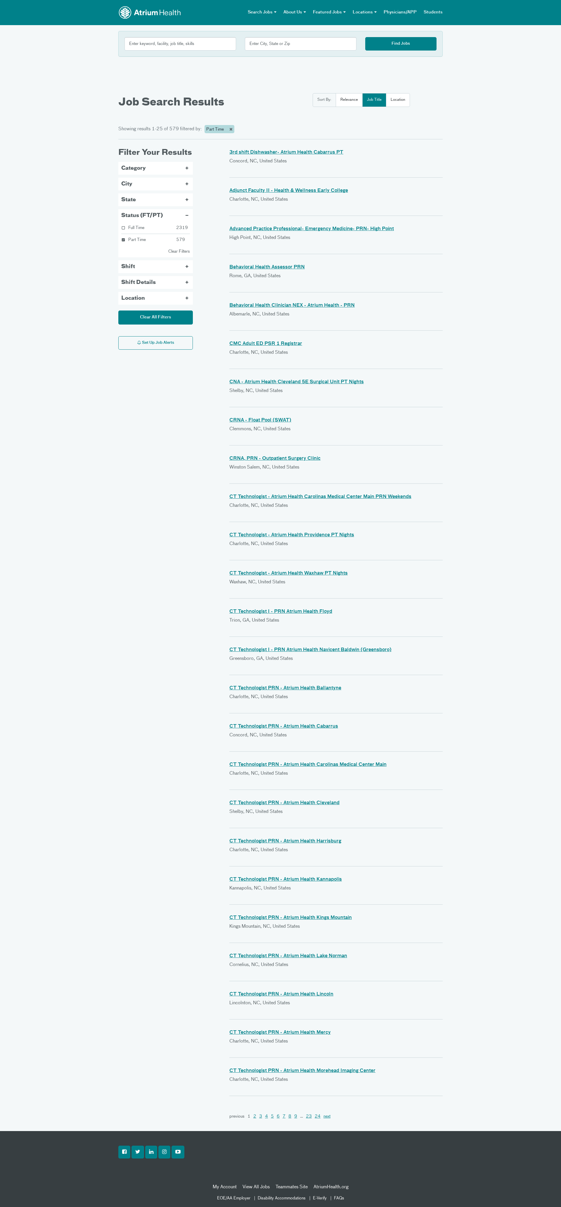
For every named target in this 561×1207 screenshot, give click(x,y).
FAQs (339, 1198)
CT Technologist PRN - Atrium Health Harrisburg (285, 841)
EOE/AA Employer (233, 1198)
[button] (124, 1152)
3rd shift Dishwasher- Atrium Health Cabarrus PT (286, 152)
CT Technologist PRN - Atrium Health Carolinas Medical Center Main (308, 764)
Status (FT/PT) (142, 215)
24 (318, 1116)
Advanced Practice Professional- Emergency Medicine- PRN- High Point (311, 229)
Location (398, 100)
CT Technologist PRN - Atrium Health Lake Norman (288, 956)
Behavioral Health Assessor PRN (267, 267)
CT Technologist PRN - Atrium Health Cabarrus (283, 726)
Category (133, 168)
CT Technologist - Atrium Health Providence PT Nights (291, 535)
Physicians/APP (400, 12)
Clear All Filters (155, 317)
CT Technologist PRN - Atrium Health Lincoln (281, 994)
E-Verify (320, 1198)
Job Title (374, 100)
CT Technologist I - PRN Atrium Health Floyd (280, 611)
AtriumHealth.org (331, 1187)
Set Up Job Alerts (157, 343)
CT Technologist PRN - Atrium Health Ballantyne (285, 688)
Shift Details (138, 282)
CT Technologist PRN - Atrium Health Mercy (280, 1032)
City (126, 184)
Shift (128, 266)
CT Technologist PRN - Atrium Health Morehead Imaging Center (302, 1071)
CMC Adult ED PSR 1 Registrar (265, 343)
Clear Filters (179, 251)
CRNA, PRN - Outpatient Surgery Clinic (275, 458)
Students (433, 12)
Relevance (349, 100)
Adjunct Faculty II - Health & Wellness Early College (288, 190)
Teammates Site (292, 1187)
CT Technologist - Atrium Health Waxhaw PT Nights (288, 573)
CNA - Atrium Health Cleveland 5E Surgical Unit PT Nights (296, 382)
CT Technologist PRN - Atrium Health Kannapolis (285, 879)
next (326, 1116)
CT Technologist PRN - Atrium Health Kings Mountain (290, 917)
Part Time (215, 129)
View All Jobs (256, 1187)
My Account (225, 1187)
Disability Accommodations (282, 1198)
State (128, 199)
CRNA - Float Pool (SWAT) (260, 420)
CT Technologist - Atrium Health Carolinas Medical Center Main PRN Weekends (320, 497)
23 (309, 1116)
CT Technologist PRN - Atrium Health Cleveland (284, 803)
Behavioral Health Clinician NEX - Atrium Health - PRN (292, 305)
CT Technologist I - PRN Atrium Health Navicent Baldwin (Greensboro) (310, 650)
